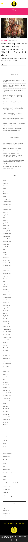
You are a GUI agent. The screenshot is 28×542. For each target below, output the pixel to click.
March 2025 (6, 225)
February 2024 (6, 260)
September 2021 (7, 337)
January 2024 (6, 262)
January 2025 (6, 231)
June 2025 (5, 217)
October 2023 (6, 270)
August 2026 (6, 180)
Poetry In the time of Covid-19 (10, 482)
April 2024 (5, 254)
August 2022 (6, 308)
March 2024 (6, 257)
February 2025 (6, 228)
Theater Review (7, 486)
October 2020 (6, 366)
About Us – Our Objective (10, 523)
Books (4, 443)
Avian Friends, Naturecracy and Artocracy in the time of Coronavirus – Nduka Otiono (13, 155)
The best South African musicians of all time (12, 167)
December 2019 (7, 393)
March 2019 (6, 408)
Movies (4, 463)
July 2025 (5, 215)
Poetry (4, 479)
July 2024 (5, 246)
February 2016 (6, 416)
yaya (4, 143)
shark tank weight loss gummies (11, 160)
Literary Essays (6, 456)
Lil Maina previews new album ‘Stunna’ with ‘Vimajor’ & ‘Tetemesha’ (14, 86)
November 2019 (7, 395)
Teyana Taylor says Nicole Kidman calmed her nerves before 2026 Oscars (13, 119)
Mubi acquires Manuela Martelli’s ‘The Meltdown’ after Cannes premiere (12, 129)
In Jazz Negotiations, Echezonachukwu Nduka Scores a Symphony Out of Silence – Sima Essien (14, 97)
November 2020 (7, 363)
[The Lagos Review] (14, 4)
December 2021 (7, 329)
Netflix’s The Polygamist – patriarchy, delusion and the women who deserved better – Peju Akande (13, 108)
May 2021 (5, 347)
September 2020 (7, 369)
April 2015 (5, 422)
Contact (21, 523)
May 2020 (5, 379)
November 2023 (7, 268)
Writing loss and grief (8, 496)
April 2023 (5, 286)
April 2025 (5, 223)
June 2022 (5, 313)
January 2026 (6, 199)
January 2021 (6, 358)
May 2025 (5, 220)
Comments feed (7, 513)
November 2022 (7, 300)
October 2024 (6, 238)
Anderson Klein (6, 153)
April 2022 (5, 318)
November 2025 (7, 204)
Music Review (6, 469)
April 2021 (5, 350)
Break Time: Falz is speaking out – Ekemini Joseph (12, 149)
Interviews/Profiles (7, 453)
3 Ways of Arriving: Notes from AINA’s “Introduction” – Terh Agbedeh (13, 144)
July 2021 (5, 342)
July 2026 (5, 183)
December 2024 (7, 233)
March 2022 (6, 321)
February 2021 (6, 355)
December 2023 (7, 265)
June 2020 (5, 377)
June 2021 (5, 345)
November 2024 (7, 236)
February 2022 (6, 323)
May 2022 (5, 315)
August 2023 (6, 276)
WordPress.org (6, 516)
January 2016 (6, 419)
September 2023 (7, 273)
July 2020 (5, 374)
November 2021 (7, 331)
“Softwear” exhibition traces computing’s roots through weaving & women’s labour (13, 91)
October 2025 (6, 207)
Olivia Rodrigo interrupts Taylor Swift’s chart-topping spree (13, 161)
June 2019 (5, 406)
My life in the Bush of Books (10, 473)
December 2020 (7, 361)
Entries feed (6, 510)
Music (4, 466)
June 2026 (5, 185)
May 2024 (5, 252)
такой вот (5, 166)
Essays (4, 446)
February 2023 (6, 292)
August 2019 (6, 403)
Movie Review (4, 40)
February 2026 (6, 196)
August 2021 (6, 339)
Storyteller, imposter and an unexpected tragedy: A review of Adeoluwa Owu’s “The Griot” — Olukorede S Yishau (14, 49)
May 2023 (5, 284)
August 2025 (6, 212)
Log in (4, 508)
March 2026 (6, 193)
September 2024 (7, 241)
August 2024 (6, 244)
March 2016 (6, 414)
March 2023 (6, 289)
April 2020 (5, 382)
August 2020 (6, 371)
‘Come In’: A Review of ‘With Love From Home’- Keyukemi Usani (12, 114)
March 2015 (6, 424)
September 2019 (7, 400)
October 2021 (6, 334)
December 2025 (7, 201)
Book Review (6, 440)
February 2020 (6, 387)
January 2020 (6, 390)
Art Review (5, 436)
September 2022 (7, 305)
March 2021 (6, 353)
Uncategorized (6, 489)
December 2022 (7, 297)
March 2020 (6, 385)
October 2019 (6, 398)
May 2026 (5, 188)
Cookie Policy (9, 537)
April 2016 (5, 411)
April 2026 (5, 191)
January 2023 (6, 294)
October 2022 (6, 302)
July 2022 (5, 310)
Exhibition (5, 450)
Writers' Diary (6, 492)
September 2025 (7, 209)
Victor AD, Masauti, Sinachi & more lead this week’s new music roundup (14, 124)
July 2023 (5, 278)
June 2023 (5, 281)
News (4, 476)
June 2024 (5, 249)
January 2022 (6, 326)
